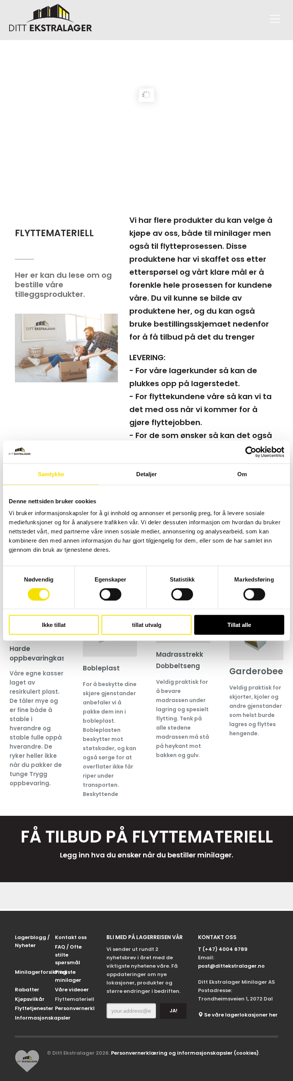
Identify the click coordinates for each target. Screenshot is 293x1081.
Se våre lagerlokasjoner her (240, 1014)
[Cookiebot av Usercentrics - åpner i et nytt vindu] (250, 452)
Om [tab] (242, 473)
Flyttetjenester (34, 1008)
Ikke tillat (54, 625)
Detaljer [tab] (146, 473)
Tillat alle (239, 625)
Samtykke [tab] (51, 473)
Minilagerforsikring (35, 972)
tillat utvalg (146, 625)
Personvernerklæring (75, 1008)
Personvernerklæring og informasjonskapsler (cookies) (185, 1053)
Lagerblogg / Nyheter (32, 941)
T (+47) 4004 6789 (223, 949)
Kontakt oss (71, 937)
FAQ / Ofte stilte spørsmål (68, 955)
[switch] (110, 594)
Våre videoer (72, 989)
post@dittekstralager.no (231, 966)
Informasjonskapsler (35, 1017)
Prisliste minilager (68, 976)
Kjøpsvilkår (30, 999)
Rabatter (27, 989)
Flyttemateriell (74, 999)
